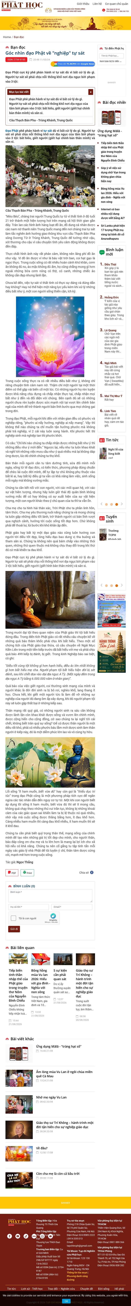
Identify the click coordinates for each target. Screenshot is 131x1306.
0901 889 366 (117, 1242)
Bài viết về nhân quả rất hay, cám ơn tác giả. (114, 420)
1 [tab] (106, 504)
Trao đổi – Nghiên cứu (61, 1288)
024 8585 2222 (87, 1235)
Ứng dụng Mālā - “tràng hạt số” (58, 1046)
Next (122, 504)
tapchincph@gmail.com (79, 1245)
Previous (101, 504)
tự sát (47, 130)
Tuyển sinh (111, 519)
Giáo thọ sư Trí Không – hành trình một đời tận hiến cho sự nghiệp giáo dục (84, 983)
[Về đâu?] (19, 1155)
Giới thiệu (83, 3)
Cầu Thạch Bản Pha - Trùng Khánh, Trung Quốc (41, 120)
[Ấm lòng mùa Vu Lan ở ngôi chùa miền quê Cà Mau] (19, 1079)
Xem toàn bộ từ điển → (111, 61)
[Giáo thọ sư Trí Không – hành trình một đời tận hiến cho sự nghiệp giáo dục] (85, 959)
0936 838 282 (117, 1265)
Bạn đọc (19, 37)
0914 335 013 (75, 1238)
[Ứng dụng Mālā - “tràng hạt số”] (19, 1053)
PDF (13, 873)
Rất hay (109, 399)
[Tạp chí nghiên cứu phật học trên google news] (73, 64)
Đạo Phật (11, 130)
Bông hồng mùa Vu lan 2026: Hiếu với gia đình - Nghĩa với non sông (40, 981)
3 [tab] (116, 504)
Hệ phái (119, 1288)
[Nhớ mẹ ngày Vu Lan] (19, 1104)
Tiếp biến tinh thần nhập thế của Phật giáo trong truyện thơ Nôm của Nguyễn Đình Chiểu (18, 985)
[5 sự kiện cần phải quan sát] (63, 959)
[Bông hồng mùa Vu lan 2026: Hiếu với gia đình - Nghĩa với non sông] (40, 959)
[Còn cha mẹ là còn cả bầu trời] (19, 1180)
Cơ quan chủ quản (116, 3)
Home (7, 37)
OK (66, 1301)
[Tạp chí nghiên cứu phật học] (21, 5)
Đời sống (103, 1288)
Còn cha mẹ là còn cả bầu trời (57, 1173)
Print (29, 873)
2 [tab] (111, 504)
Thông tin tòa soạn (77, 1272)
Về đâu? (41, 1148)
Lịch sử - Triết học (32, 1288)
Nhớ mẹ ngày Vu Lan (51, 1097)
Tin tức (112, 439)
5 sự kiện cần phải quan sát (60, 974)
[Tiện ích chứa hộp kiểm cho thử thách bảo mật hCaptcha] (34, 918)
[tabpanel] (18, 992)
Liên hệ (97, 3)
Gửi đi (14, 929)
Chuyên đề (86, 1288)
